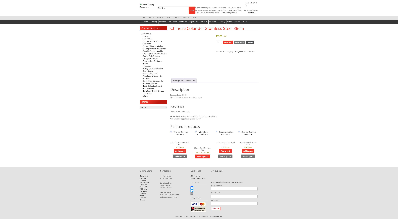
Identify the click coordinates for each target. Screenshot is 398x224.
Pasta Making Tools (150, 73)
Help (194, 18)
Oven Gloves (148, 71)
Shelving (146, 78)
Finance (151, 18)
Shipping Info (195, 176)
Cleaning (154, 22)
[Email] (199, 193)
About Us (160, 18)
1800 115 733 (253, 13)
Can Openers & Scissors (152, 41)
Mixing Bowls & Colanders (153, 68)
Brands (244, 22)
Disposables (193, 22)
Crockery (222, 22)
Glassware (213, 22)
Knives (145, 63)
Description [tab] (178, 80)
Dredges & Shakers (150, 58)
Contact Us (185, 18)
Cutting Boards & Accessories (154, 48)
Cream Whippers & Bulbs (153, 46)
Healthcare (183, 22)
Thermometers (149, 88)
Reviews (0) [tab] (190, 80)
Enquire (250, 42)
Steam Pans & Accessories (153, 81)
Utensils (146, 96)
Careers (176, 18)
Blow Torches (148, 39)
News (168, 18)
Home (143, 18)
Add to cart (227, 42)
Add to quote (239, 42)
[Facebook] (199, 187)
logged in (184, 119)
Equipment (144, 22)
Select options (202, 156)
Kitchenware (172, 22)
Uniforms (162, 22)
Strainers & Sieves (150, 83)
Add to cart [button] (179, 151)
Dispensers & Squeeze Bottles (154, 53)
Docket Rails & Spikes (151, 56)
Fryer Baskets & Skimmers (153, 61)
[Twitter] (199, 190)
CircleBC (219, 216)
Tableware (203, 22)
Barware (237, 22)
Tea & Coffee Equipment (152, 86)
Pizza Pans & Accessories (152, 76)
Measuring (147, 66)
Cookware (147, 44)
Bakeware (147, 36)
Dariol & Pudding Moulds (153, 51)
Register (254, 3)
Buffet (229, 22)
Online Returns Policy (198, 178)
